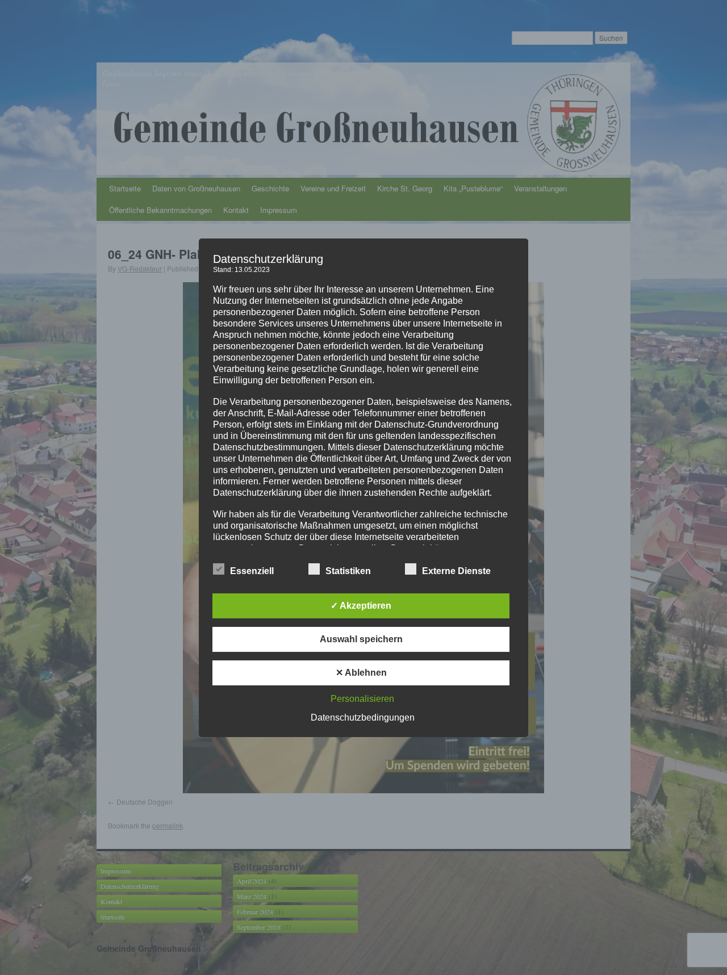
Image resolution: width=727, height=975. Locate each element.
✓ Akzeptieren (361, 605)
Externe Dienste (456, 571)
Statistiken (348, 571)
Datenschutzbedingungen (363, 717)
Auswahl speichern (361, 639)
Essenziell (252, 571)
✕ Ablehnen (361, 672)
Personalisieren (362, 699)
